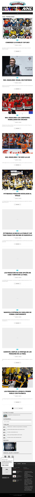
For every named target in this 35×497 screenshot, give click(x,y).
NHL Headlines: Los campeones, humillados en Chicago (17, 119)
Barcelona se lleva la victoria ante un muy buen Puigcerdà (28, 476)
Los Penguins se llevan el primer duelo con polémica (17, 392)
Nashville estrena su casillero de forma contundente (17, 313)
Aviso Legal (24, 463)
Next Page (20, 408)
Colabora (19, 463)
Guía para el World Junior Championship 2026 (14, 437)
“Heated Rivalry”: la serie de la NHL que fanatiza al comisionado (17, 426)
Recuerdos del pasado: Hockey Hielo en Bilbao (19, 472)
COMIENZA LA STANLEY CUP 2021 (18, 42)
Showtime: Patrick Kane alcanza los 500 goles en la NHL (16, 429)
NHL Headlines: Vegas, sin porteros (17, 80)
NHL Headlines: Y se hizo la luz (17, 157)
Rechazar (6, 465)
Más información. (6, 463)
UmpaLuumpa (20, 495)
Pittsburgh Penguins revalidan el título (17, 195)
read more (17, 51)
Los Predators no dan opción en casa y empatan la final (17, 274)
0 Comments (16, 45)
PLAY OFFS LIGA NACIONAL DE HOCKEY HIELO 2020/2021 (19, 476)
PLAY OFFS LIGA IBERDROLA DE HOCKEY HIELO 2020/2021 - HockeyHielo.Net (28, 487)
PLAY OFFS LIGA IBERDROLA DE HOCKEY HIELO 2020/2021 (28, 489)
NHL (17, 77)
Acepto (3, 465)
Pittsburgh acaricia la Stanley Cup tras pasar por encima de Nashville (17, 234)
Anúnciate (14, 463)
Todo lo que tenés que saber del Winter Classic (14, 434)
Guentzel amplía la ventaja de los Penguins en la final (17, 353)
